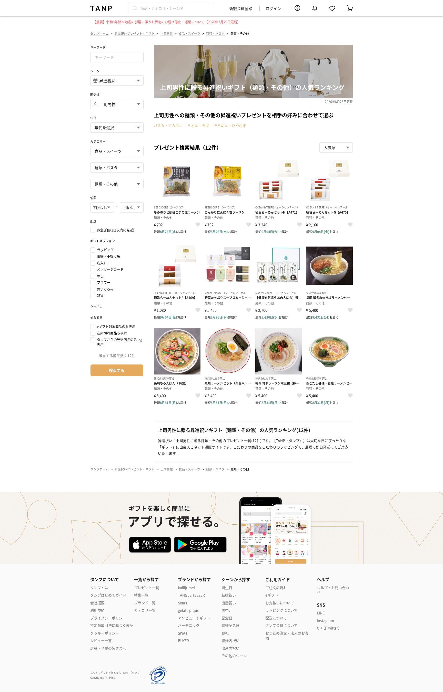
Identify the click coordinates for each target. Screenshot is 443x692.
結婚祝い (229, 595)
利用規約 (97, 610)
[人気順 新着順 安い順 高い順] (336, 147)
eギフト (271, 595)
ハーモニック (188, 625)
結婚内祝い (230, 640)
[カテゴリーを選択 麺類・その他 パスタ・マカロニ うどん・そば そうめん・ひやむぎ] (117, 184)
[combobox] (171, 8)
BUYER (183, 640)
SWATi (183, 633)
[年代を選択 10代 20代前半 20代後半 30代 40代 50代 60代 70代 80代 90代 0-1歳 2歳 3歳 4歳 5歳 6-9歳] (117, 127)
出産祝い (229, 602)
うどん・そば (198, 125)
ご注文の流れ (276, 587)
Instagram (325, 620)
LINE (321, 612)
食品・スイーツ (189, 33)
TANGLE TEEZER (191, 595)
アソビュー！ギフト (194, 618)
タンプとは (99, 587)
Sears (182, 602)
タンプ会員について (281, 625)
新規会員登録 (240, 8)
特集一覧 (141, 595)
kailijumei (186, 587)
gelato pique (188, 610)
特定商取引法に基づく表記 (111, 625)
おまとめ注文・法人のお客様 (286, 636)
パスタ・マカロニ (168, 125)
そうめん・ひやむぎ (230, 125)
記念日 (227, 618)
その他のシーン (234, 655)
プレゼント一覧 (146, 587)
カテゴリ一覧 (145, 610)
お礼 (225, 633)
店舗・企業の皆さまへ (108, 648)
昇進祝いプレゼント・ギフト (135, 33)
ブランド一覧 (145, 602)
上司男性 (166, 33)
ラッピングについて (281, 610)
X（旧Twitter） (329, 628)
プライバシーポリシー (108, 618)
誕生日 (227, 587)
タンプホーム (99, 33)
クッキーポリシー (104, 633)
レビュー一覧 (101, 640)
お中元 (227, 610)
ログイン (273, 8)
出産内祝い (230, 648)
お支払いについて (279, 602)
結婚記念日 (230, 625)
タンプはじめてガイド (108, 595)
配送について (276, 618)
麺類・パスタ (215, 33)
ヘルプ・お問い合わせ (333, 590)
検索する (116, 370)
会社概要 (97, 602)
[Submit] (134, 8)
